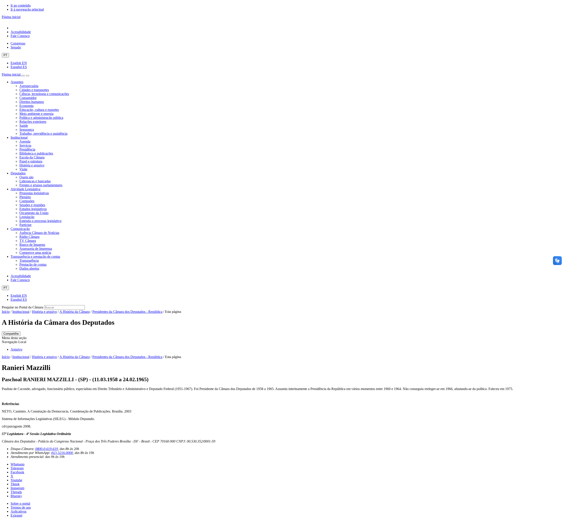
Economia (26, 106)
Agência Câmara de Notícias (39, 233)
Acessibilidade (21, 32)
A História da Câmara (74, 312)
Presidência (27, 149)
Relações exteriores (32, 121)
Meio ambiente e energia (36, 114)
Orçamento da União (33, 213)
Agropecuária (28, 86)
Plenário (25, 197)
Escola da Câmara (32, 157)
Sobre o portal (20, 503)
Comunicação (20, 229)
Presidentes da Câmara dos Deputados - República (127, 312)
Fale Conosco (20, 36)
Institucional (19, 137)
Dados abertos (29, 268)
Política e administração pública (41, 118)
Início (6, 312)
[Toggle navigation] (23, 75)
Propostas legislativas (34, 193)
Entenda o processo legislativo (40, 221)
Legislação (26, 217)
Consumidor (28, 98)
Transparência (29, 260)
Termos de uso (21, 507)
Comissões (26, 201)
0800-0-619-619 (46, 449)
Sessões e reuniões (32, 205)
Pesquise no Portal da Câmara (22, 307)
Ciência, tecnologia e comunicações (44, 94)
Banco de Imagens (32, 244)
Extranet (16, 515)
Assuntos (17, 82)
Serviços (25, 145)
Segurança (26, 129)
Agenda (24, 141)
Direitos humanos (31, 102)
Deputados (18, 173)
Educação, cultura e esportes (39, 110)
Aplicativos (18, 511)
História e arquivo (31, 165)
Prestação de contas (32, 264)
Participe (25, 225)
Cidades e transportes (34, 90)
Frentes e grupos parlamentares (40, 185)
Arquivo (16, 349)
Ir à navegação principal (27, 9)
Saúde (23, 125)
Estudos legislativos (33, 209)
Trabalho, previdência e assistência (43, 133)
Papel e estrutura (30, 161)
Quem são (26, 177)
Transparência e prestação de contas (35, 256)
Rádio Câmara (29, 237)
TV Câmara (27, 241)
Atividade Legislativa (25, 189)
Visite (23, 169)
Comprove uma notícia (35, 252)
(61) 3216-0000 (62, 453)
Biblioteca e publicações (36, 153)
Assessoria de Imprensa (35, 248)
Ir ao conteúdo (21, 5)
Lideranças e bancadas (35, 181)
